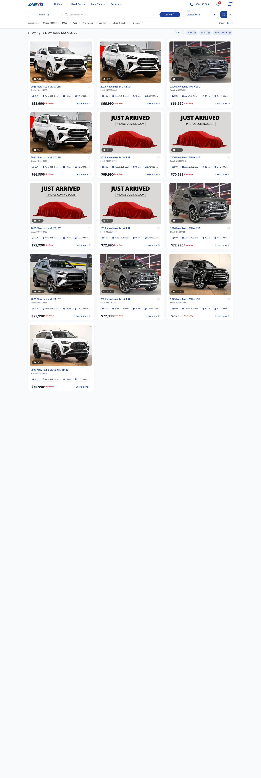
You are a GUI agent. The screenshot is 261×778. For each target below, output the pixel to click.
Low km (102, 23)
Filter (42, 14)
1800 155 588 (201, 4)
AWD (75, 23)
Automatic (88, 23)
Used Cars (77, 4)
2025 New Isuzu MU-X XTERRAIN (49, 370)
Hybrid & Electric (119, 23)
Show (221, 22)
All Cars (58, 4)
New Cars (96, 4)
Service (115, 4)
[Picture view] (223, 14)
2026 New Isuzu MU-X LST (115, 157)
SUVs (64, 23)
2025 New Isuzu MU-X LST (46, 228)
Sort (189, 11)
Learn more (82, 103)
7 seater (136, 23)
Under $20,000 (49, 23)
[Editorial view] (230, 14)
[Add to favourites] (89, 86)
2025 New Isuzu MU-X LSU (115, 86)
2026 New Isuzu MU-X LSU (185, 86)
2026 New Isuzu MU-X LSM (46, 86)
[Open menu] (230, 4)
